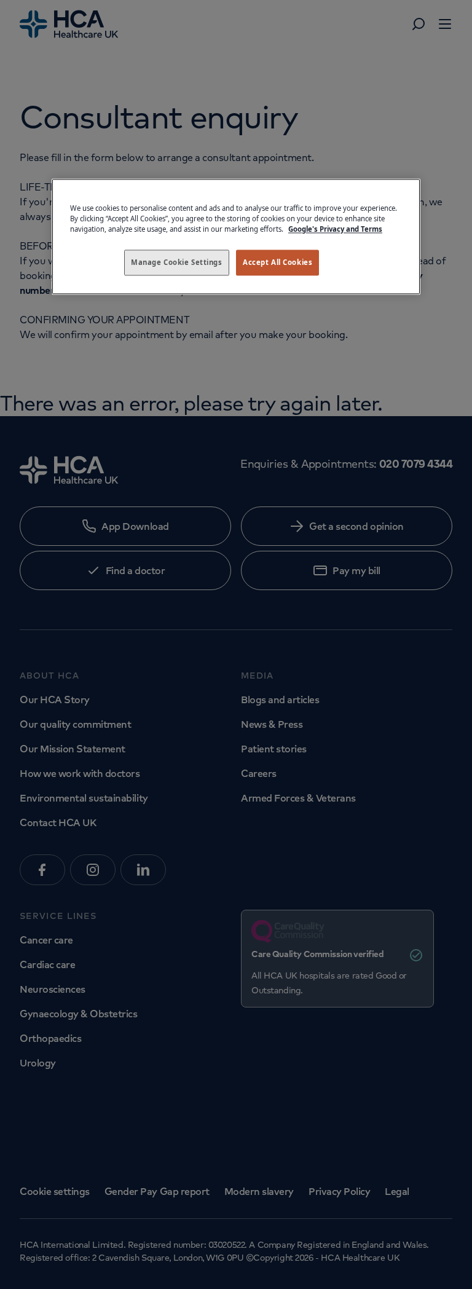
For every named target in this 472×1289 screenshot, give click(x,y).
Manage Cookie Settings (176, 262)
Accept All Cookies (277, 262)
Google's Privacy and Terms (335, 229)
